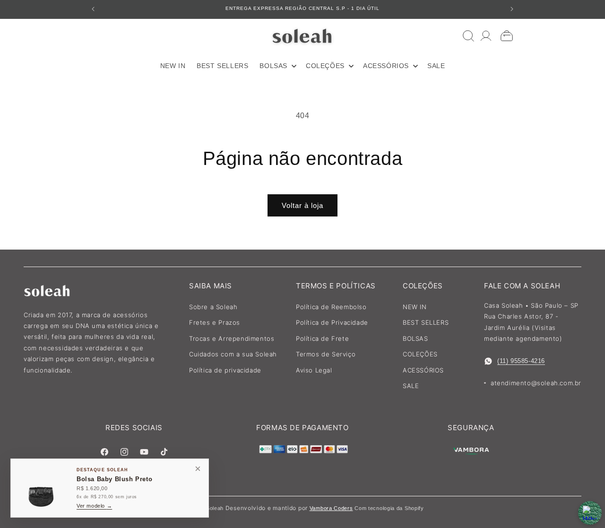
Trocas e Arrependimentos (231, 338)
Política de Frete (322, 338)
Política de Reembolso (331, 307)
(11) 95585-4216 (521, 360)
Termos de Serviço (325, 354)
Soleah (215, 508)
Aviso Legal (314, 370)
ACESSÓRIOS (423, 370)
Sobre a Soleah (213, 307)
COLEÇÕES (420, 354)
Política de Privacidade (332, 322)
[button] (277, 66)
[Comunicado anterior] (93, 9)
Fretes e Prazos (214, 322)
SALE (411, 386)
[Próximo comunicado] (511, 9)
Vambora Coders (331, 508)
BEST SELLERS (426, 322)
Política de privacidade (225, 370)
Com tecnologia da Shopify (389, 508)
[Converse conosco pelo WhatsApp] (590, 513)
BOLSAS (415, 338)
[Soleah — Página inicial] (302, 36)
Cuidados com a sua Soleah (233, 354)
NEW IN (415, 307)
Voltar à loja (302, 205)
